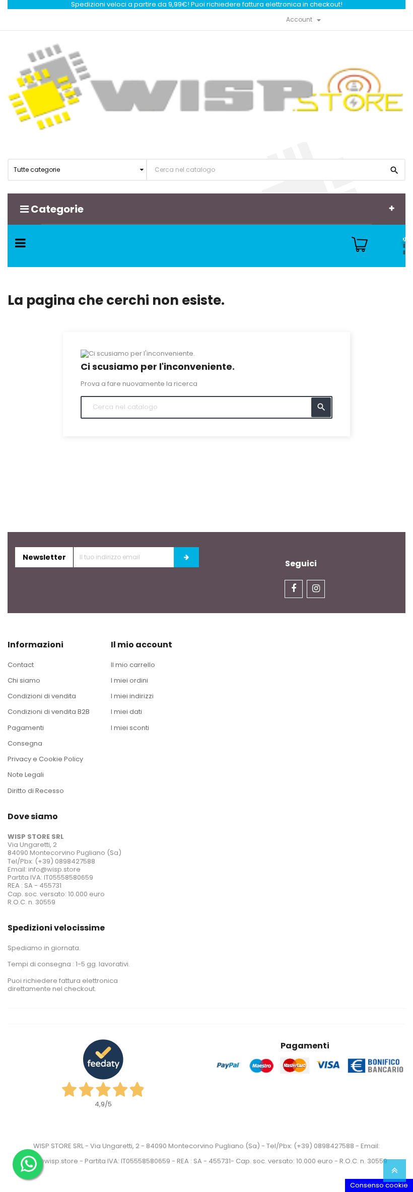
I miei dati (126, 711)
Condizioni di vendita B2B (49, 711)
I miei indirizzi (132, 696)
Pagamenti (26, 728)
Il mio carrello (133, 665)
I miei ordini (129, 680)
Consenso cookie (379, 1185)
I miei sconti (130, 728)
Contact (21, 665)
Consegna (25, 743)
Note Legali (26, 774)
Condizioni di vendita (42, 696)
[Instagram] (316, 589)
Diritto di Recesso (36, 791)
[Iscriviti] (186, 557)
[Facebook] (294, 589)
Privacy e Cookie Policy (45, 759)
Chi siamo (24, 680)
